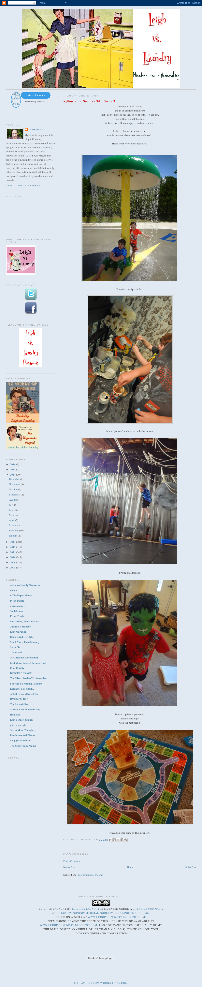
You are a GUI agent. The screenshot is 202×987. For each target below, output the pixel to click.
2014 (13, 474)
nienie (13, 590)
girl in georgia (18, 725)
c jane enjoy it (17, 606)
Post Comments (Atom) (90, 875)
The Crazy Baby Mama (23, 745)
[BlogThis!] (114, 840)
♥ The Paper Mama (21, 595)
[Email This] (111, 840)
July (11, 505)
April (12, 520)
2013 (13, 542)
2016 (13, 464)
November (15, 484)
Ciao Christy (17, 668)
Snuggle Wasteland (20, 740)
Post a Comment (72, 861)
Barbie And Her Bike (22, 637)
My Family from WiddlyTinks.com (101, 983)
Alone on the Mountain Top (25, 709)
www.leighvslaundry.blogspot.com (116, 917)
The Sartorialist (19, 704)
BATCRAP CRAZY (21, 673)
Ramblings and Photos (22, 735)
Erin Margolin (18, 631)
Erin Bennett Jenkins (21, 719)
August (13, 499)
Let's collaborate (35, 95)
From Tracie (17, 616)
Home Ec (15, 714)
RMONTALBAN (19, 699)
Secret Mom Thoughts (22, 730)
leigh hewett (37, 129)
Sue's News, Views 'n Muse (24, 621)
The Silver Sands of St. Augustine (28, 678)
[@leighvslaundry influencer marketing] (16, 106)
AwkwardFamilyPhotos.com (25, 585)
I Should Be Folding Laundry (26, 683)
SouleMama (16, 611)
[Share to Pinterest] (126, 840)
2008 (13, 567)
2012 (13, 547)
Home (130, 867)
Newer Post (69, 867)
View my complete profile (23, 185)
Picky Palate (17, 600)
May (12, 515)
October (13, 489)
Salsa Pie (15, 647)
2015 (13, 469)
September (15, 494)
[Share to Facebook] (122, 840)
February (14, 530)
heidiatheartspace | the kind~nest (28, 663)
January (13, 535)
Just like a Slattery (20, 626)
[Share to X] (118, 840)
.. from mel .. (17, 652)
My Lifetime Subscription (24, 657)
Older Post (190, 867)
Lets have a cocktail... (22, 688)
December (14, 479)
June (12, 510)
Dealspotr (41, 101)
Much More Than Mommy (25, 642)
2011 (13, 552)
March (13, 525)
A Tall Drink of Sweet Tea (24, 694)
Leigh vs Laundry (86, 908)
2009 (13, 562)
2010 (13, 557)
